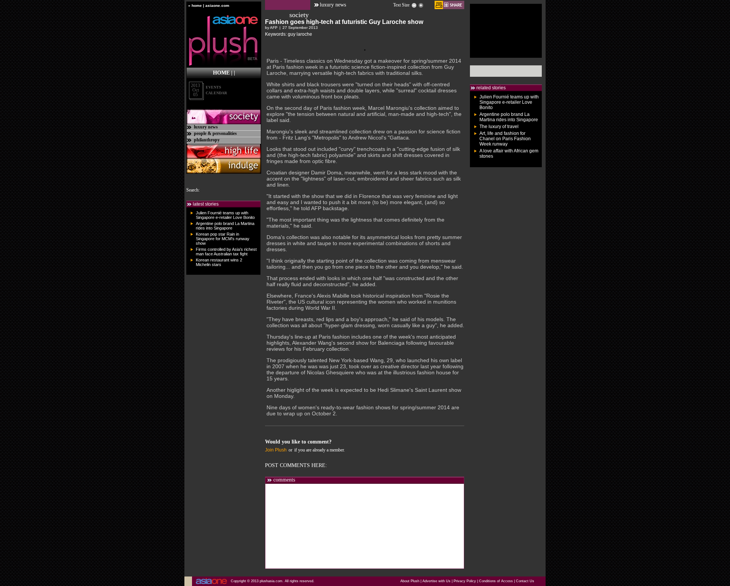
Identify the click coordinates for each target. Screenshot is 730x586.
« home (195, 5)
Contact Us (525, 581)
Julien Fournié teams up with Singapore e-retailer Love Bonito (225, 215)
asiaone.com (217, 5)
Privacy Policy (465, 581)
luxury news (206, 127)
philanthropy (207, 140)
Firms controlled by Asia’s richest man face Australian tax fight (226, 251)
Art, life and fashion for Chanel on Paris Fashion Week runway (505, 139)
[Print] (439, 5)
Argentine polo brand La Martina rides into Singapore (225, 225)
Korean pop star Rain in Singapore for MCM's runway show (222, 238)
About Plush (409, 581)
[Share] (453, 5)
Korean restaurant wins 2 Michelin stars (219, 262)
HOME (221, 73)
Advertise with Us (436, 581)
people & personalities (215, 133)
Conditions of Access (496, 581)
